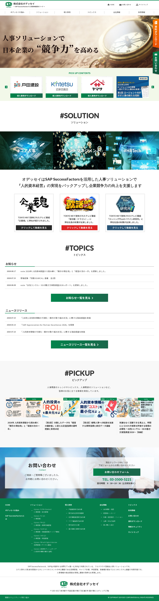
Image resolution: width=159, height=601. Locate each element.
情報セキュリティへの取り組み (17, 597)
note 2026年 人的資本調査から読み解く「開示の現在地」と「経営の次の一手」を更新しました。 (63, 271)
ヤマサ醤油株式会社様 (76, 521)
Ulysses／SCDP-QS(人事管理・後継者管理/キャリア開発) (47, 530)
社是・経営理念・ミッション (113, 517)
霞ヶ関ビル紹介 (108, 525)
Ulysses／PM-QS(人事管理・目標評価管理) (42, 523)
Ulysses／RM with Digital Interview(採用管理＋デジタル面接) (45, 543)
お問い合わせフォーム (117, 472)
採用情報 (141, 12)
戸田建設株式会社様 (75, 509)
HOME (112, 4)
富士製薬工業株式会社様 (77, 529)
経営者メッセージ (109, 513)
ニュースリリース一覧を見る (78, 344)
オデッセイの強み (17, 12)
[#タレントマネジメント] (79, 168)
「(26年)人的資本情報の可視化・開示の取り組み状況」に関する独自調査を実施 (55, 318)
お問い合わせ (126, 4)
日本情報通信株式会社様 (77, 517)
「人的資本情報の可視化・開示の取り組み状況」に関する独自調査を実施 (52, 331)
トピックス (92, 12)
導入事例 (67, 12)
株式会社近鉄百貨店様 (76, 513)
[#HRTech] (132, 168)
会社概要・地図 (108, 509)
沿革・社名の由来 (109, 521)
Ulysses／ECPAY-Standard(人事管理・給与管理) (42, 510)
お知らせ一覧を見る (78, 298)
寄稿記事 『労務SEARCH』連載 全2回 (37, 278)
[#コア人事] (26, 168)
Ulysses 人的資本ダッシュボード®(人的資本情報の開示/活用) (45, 550)
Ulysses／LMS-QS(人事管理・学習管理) (41, 536)
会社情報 (116, 12)
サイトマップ (143, 4)
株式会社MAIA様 (74, 525)
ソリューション (42, 12)
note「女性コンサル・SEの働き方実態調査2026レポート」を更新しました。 (54, 285)
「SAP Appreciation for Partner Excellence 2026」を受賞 (47, 325)
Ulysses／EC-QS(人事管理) (39, 517)
